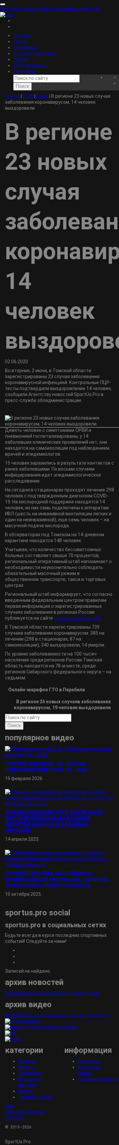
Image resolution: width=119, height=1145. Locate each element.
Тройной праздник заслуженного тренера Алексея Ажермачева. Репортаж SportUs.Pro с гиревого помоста (57, 879)
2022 (52, 993)
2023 (42, 993)
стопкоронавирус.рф (77, 618)
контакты (88, 1061)
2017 (105, 1015)
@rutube (14, 1117)
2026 (10, 993)
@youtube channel (25, 1112)
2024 (31, 993)
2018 (95, 993)
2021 (63, 993)
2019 (84, 993)
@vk (9, 1106)
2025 (21, 993)
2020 (73, 993)
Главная (22, 35)
